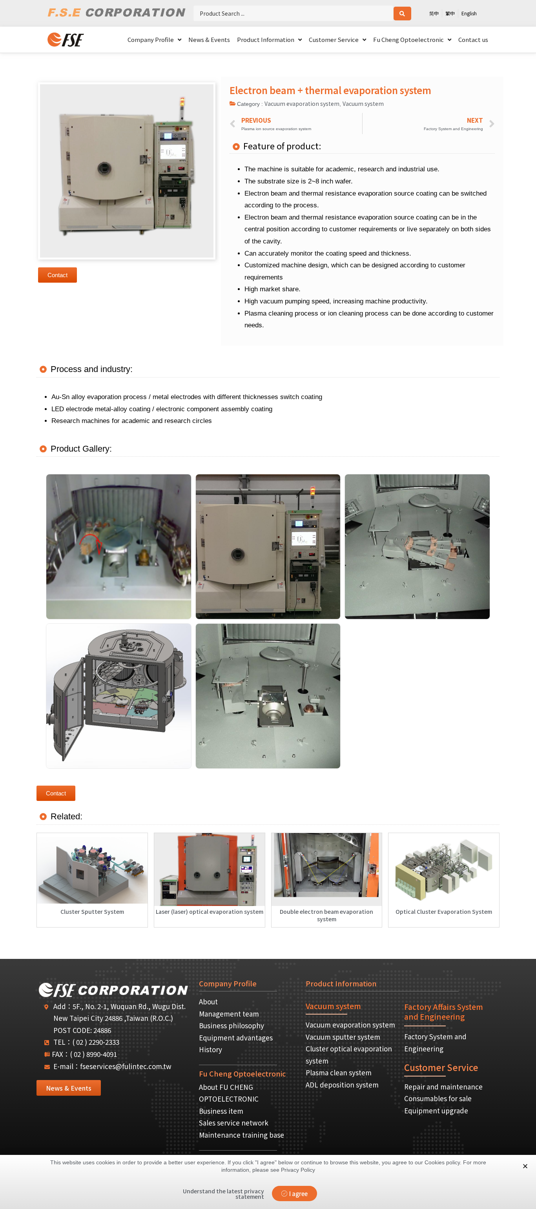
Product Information (265, 39)
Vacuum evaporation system (301, 103)
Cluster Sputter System (92, 911)
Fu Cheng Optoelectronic (408, 39)
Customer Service (334, 39)
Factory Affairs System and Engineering (443, 1011)
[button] (57, 275)
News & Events (209, 39)
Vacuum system (363, 103)
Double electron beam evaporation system (326, 915)
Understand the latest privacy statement (223, 1193)
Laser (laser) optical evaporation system (209, 911)
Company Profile (151, 39)
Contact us (473, 39)
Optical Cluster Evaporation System (444, 911)
